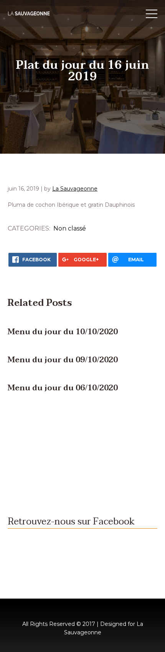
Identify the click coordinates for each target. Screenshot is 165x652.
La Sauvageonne (74, 188)
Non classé (69, 228)
